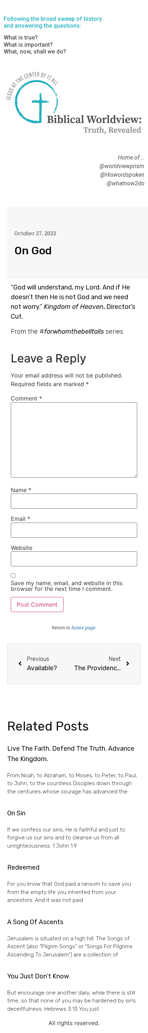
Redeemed (23, 867)
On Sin (16, 813)
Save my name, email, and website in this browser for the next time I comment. (66, 586)
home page (83, 627)
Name (21, 490)
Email (20, 519)
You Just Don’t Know (38, 976)
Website (21, 548)
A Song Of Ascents (35, 922)
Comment (26, 398)
